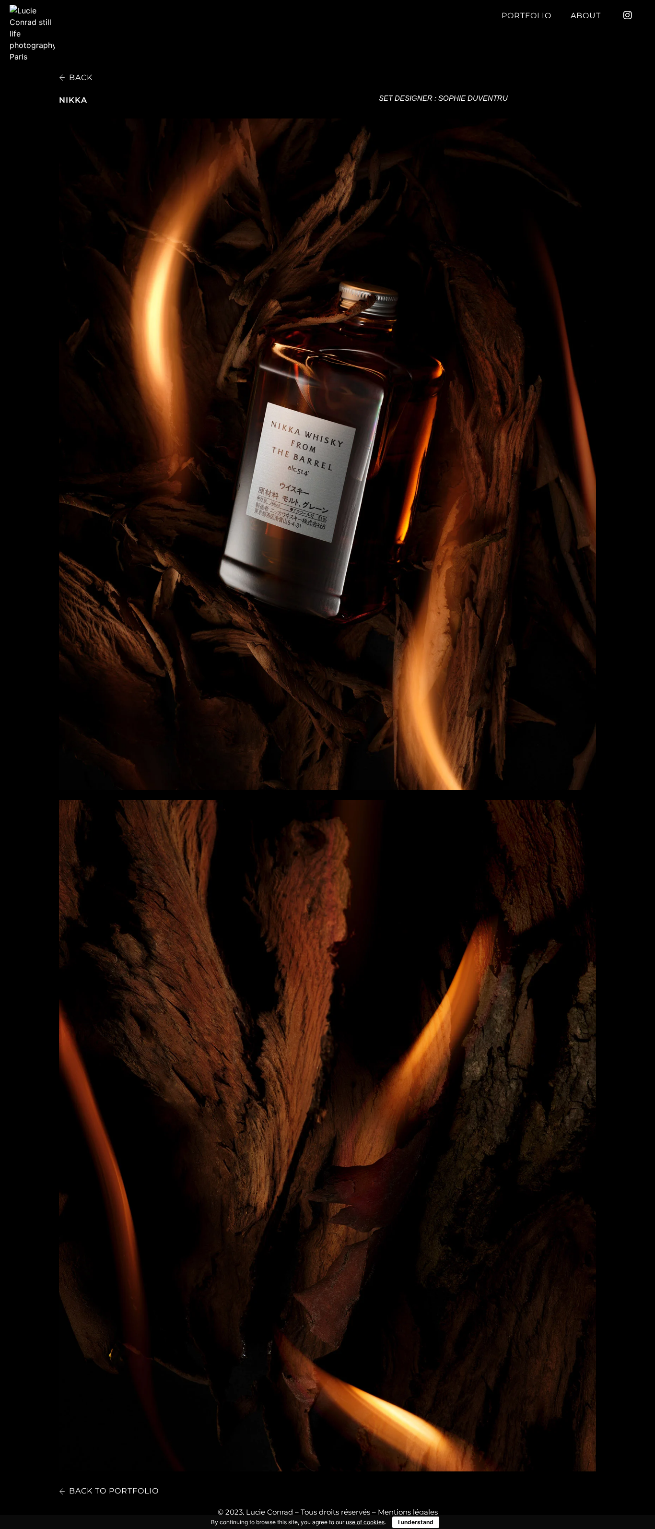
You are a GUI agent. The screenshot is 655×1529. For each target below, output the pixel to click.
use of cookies (365, 1522)
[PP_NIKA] (327, 454)
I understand (415, 1522)
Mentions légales (408, 1512)
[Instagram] (627, 15)
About (586, 15)
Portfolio (526, 15)
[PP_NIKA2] (327, 1135)
